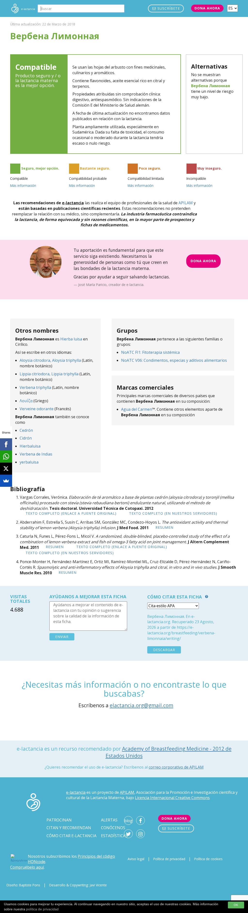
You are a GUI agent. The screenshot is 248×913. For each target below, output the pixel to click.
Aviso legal (136, 859)
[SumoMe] (6, 481)
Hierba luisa (71, 339)
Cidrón (26, 438)
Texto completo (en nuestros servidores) (173, 513)
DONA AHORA (203, 261)
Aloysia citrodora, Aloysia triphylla (50, 360)
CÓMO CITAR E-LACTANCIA (71, 835)
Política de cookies (208, 859)
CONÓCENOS (113, 827)
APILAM (185, 202)
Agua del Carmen (136, 409)
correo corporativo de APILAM (176, 767)
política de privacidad (42, 909)
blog (128, 820)
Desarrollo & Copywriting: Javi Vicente (78, 885)
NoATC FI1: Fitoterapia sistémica (150, 352)
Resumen (164, 527)
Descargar (164, 649)
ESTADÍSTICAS (114, 835)
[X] (6, 469)
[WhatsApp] (6, 456)
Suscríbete (168, 8)
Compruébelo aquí (27, 867)
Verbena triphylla (35, 387)
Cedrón (26, 430)
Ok (236, 905)
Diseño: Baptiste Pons (23, 885)
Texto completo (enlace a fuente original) (71, 513)
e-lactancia (75, 792)
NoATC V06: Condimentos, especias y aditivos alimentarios (174, 360)
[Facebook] (6, 444)
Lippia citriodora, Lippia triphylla (49, 374)
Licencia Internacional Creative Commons (172, 797)
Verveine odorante (37, 408)
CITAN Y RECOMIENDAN (68, 827)
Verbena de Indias (36, 454)
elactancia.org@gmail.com (141, 705)
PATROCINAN (59, 820)
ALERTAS (109, 820)
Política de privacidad (169, 859)
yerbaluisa (29, 462)
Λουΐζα (26, 400)
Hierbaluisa (30, 446)
